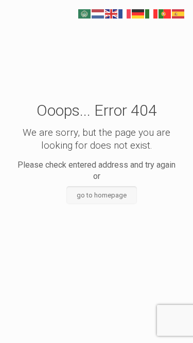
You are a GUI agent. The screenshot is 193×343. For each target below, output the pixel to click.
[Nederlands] (98, 13)
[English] (111, 13)
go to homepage (102, 195)
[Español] (178, 13)
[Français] (125, 13)
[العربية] (85, 13)
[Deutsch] (138, 13)
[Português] (165, 13)
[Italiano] (152, 13)
